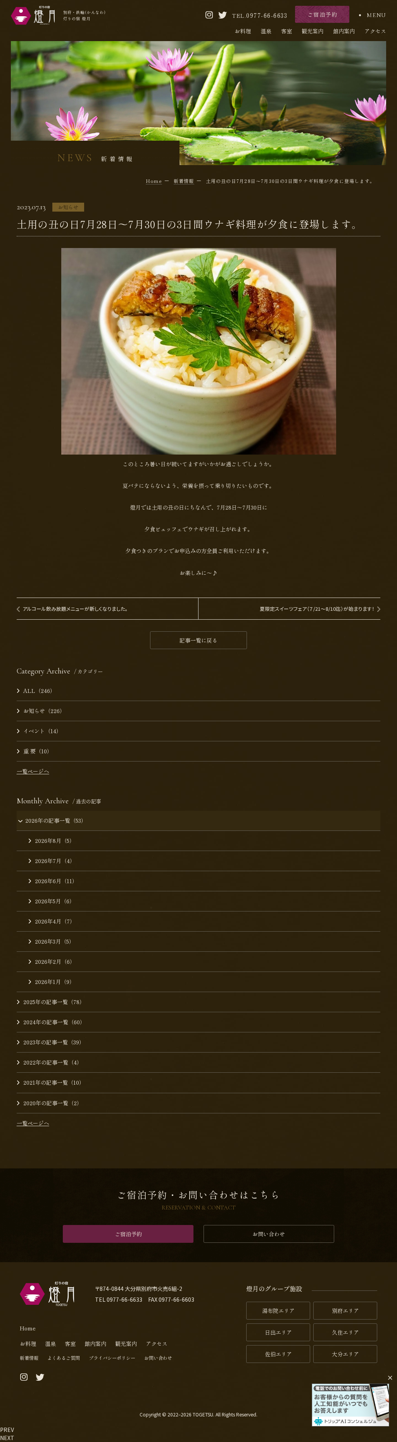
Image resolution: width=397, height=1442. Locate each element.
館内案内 (344, 31)
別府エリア (345, 1311)
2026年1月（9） (55, 981)
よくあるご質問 (63, 1357)
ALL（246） (39, 690)
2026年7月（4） (55, 861)
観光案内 (312, 31)
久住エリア (345, 1332)
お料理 (243, 31)
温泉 (266, 31)
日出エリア (278, 1332)
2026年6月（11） (56, 881)
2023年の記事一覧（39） (54, 1042)
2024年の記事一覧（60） (54, 1022)
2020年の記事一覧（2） (52, 1103)
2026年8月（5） (55, 840)
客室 (286, 31)
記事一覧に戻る (198, 640)
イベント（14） (42, 731)
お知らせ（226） (44, 711)
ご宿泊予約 (128, 1234)
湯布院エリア (278, 1311)
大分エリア (345, 1354)
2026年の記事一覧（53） (55, 820)
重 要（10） (37, 751)
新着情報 (29, 1357)
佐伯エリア (278, 1354)
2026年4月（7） (55, 921)
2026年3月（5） (54, 941)
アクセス (375, 31)
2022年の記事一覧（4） (52, 1062)
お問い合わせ (268, 1234)
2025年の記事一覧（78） (54, 1002)
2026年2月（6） (55, 961)
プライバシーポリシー (112, 1357)
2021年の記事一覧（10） (54, 1082)
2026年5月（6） (55, 901)
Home (28, 1328)
